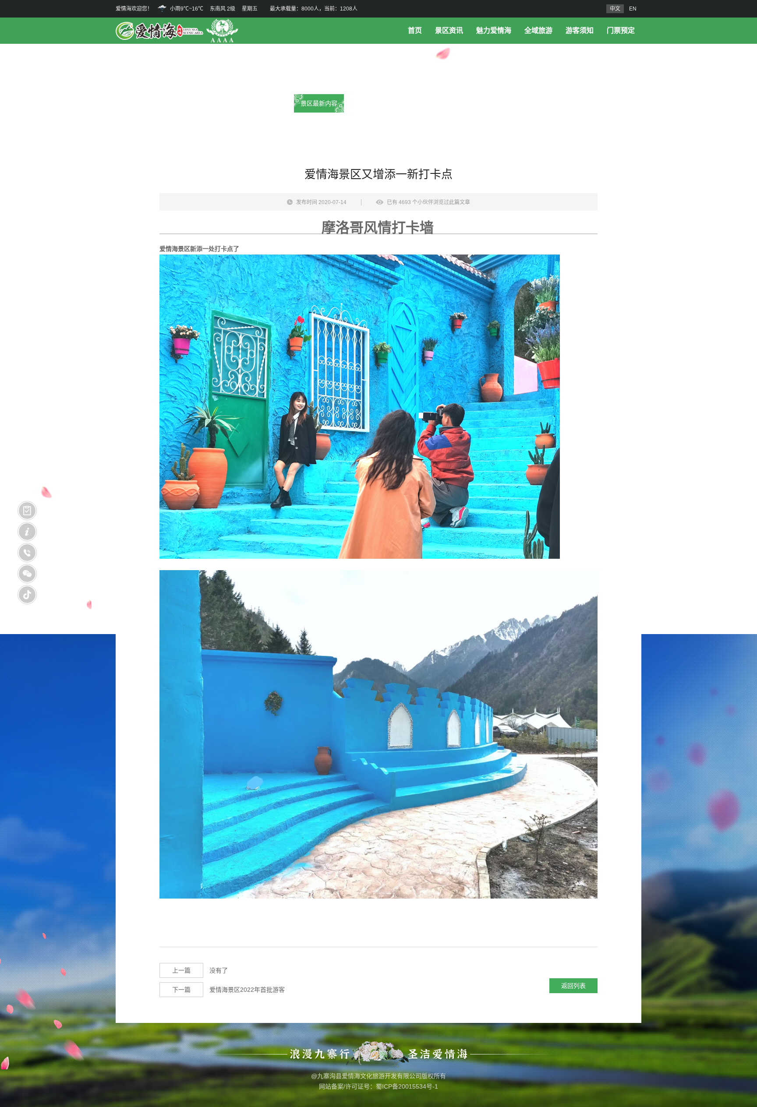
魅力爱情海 (493, 30)
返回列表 (573, 985)
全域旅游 (538, 30)
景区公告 (378, 103)
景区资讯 (449, 30)
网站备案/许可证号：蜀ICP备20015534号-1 (378, 1086)
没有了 (200, 970)
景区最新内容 (319, 103)
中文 (615, 9)
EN (633, 9)
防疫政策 (438, 103)
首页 (415, 30)
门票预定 (621, 30)
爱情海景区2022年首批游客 (228, 989)
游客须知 (580, 30)
